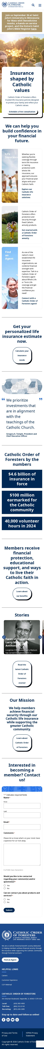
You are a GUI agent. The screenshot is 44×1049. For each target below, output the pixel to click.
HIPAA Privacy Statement (32, 1034)
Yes (8, 885)
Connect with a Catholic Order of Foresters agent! (30, 301)
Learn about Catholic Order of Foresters (22, 742)
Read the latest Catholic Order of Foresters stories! (22, 673)
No (8, 888)
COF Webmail (7, 985)
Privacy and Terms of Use (9, 1034)
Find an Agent (10, 960)
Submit (9, 910)
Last (5, 811)
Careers (4, 975)
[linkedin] (8, 1020)
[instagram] (17, 1020)
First (5, 802)
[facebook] (3, 1020)
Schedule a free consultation (22, 111)
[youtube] (12, 1020)
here (33, 28)
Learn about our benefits (22, 593)
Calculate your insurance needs (22, 355)
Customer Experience (9, 980)
